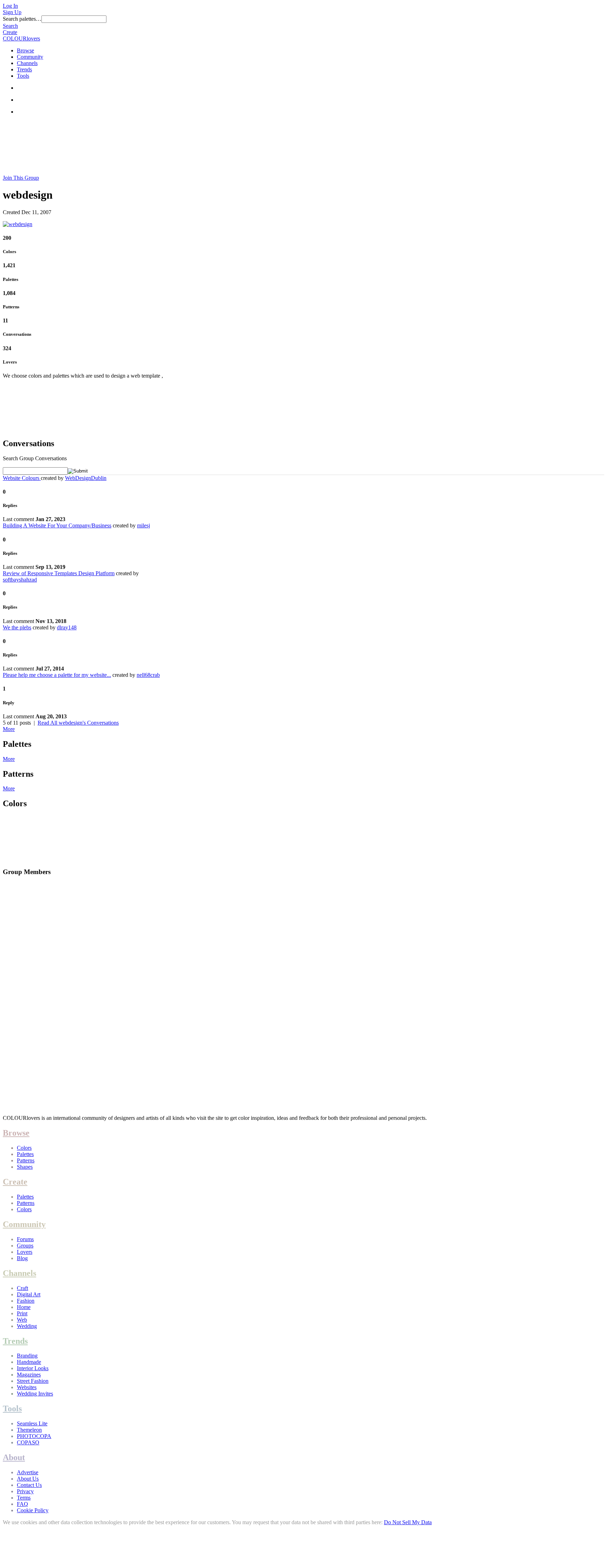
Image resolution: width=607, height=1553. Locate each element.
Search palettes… (22, 19)
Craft (22, 1288)
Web (22, 1320)
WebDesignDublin (85, 478)
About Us (28, 1479)
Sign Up (12, 12)
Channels (27, 63)
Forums (25, 1239)
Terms (24, 1498)
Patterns (25, 1160)
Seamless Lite (32, 1423)
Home (24, 1307)
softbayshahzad (20, 580)
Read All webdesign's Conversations (78, 723)
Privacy (25, 1491)
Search (10, 26)
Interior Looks (32, 1368)
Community (30, 57)
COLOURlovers (21, 38)
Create (10, 32)
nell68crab (148, 675)
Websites (27, 1387)
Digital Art (28, 1294)
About (14, 1457)
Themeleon (29, 1430)
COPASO (28, 1442)
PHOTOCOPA (34, 1436)
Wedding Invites (35, 1394)
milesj (143, 525)
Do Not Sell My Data (408, 1522)
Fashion (25, 1301)
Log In (10, 6)
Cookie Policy (32, 1510)
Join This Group (21, 178)
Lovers (24, 1252)
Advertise (27, 1472)
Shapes (25, 1167)
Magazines (29, 1375)
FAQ (22, 1504)
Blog (22, 1258)
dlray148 (67, 627)
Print (22, 1313)
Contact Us (29, 1485)
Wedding (27, 1326)
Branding (27, 1356)
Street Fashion (32, 1381)
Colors (24, 1148)
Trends (24, 69)
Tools (23, 76)
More (9, 729)
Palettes (25, 1154)
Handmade (29, 1362)
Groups (25, 1246)
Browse (25, 50)
